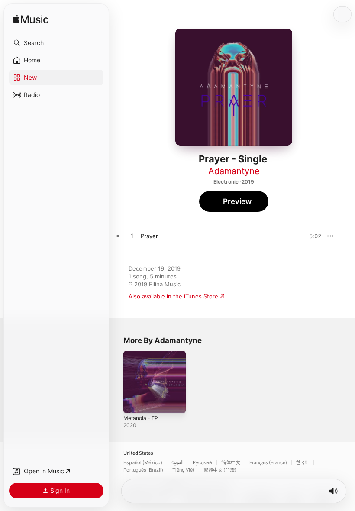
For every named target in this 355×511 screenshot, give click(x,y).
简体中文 (230, 462)
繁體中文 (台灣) (219, 470)
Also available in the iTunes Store (173, 296)
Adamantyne (234, 171)
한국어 (302, 462)
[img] (30, 20)
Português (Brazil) (143, 470)
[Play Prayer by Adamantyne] (132, 236)
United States (138, 453)
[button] (56, 43)
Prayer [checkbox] (149, 236)
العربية (177, 462)
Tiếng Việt (183, 470)
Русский (202, 462)
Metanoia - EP (140, 418)
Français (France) (268, 462)
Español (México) (142, 462)
